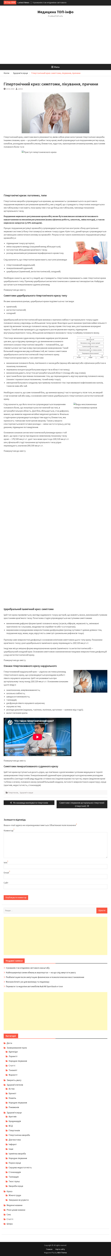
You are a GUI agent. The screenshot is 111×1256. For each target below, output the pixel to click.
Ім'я (5, 862)
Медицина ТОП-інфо (55, 11)
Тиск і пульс (14, 1181)
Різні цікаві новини (16, 1209)
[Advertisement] (55, 43)
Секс (9, 1214)
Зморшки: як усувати (19, 1200)
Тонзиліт (13, 1070)
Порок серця (15, 1162)
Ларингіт (13, 1056)
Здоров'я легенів (15, 1084)
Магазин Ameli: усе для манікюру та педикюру (27, 981)
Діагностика (15, 1139)
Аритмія (12, 1116)
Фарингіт (13, 1074)
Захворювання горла (17, 1047)
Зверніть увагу (14, 1080)
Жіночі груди (15, 1195)
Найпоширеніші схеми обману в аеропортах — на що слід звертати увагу (41, 972)
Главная (49, 1249)
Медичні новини (14, 1205)
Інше (11, 1149)
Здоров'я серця (26, 792)
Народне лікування (18, 1061)
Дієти (9, 1043)
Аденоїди (13, 1051)
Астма (11, 1088)
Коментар (8, 830)
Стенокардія (15, 1172)
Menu (57, 67)
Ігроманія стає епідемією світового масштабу (28, 967)
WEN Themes (62, 1253)
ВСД (11, 1125)
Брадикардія (15, 1121)
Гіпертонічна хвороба (19, 1135)
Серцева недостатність (20, 1167)
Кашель (12, 1098)
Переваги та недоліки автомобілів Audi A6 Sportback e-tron (34, 986)
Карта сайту (60, 1249)
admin (20, 89)
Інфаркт (13, 1144)
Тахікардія (14, 1176)
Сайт (6, 882)
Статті (12, 1065)
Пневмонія (14, 1107)
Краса (9, 1191)
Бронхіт (12, 1093)
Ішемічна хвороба (17, 1153)
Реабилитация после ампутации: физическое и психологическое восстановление (45, 977)
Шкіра (10, 1223)
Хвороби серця (16, 1186)
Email (6, 872)
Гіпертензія (13, 792)
